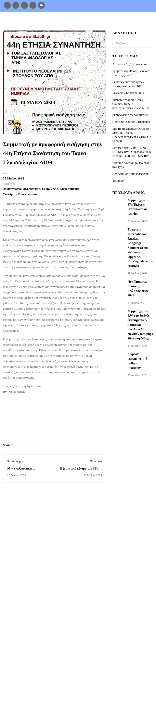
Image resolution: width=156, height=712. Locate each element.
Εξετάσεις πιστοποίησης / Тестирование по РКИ (128, 84)
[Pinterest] (35, 445)
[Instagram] (15, 5)
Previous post (15, 461)
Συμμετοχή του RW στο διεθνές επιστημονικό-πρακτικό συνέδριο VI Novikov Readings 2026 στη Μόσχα (140, 324)
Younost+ (118, 180)
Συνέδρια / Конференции (20, 194)
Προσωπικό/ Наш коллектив (130, 173)
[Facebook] (7, 5)
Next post (96, 461)
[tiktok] (24, 5)
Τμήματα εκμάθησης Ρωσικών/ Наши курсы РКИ (131, 73)
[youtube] (32, 5)
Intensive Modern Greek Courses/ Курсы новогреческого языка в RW (130, 104)
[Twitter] (26, 445)
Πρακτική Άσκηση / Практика (131, 121)
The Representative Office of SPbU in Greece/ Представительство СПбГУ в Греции (131, 134)
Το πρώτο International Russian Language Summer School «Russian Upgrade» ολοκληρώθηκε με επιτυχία (140, 247)
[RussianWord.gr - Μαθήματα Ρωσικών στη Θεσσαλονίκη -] (28, 21)
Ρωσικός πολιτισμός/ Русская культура (130, 164)
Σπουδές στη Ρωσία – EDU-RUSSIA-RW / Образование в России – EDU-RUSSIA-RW (131, 152)
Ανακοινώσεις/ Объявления (21, 188)
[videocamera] (41, 5)
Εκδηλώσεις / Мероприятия (60, 188)
